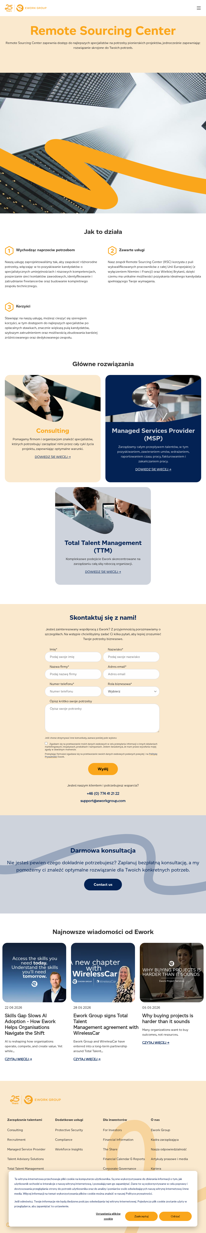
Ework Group (160, 1130)
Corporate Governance (119, 1169)
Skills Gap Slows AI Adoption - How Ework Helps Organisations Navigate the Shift (30, 1024)
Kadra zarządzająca (165, 1140)
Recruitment (16, 1140)
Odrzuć (175, 1216)
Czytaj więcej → (18, 1059)
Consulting (15, 1130)
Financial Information (118, 1140)
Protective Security (69, 1130)
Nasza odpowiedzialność (169, 1149)
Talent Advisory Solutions (25, 1159)
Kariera (156, 1169)
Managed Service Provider (26, 1149)
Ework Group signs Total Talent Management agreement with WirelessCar (106, 1024)
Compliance (63, 1140)
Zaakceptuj (141, 1216)
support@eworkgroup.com (103, 801)
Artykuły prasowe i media (169, 1159)
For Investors (112, 1130)
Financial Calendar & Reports (124, 1159)
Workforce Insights (69, 1149)
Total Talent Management (25, 1169)
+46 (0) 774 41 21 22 (103, 793)
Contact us (103, 884)
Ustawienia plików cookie (108, 1216)
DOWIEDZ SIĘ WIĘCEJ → (53, 457)
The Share (110, 1149)
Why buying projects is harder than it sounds (167, 1018)
